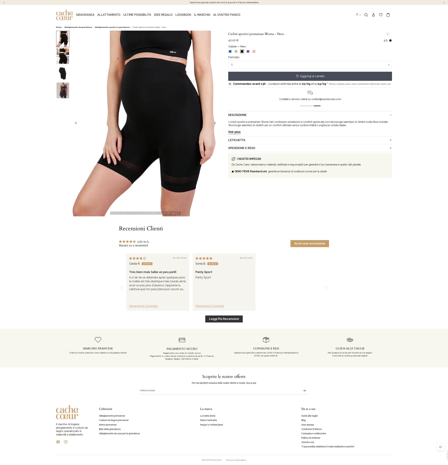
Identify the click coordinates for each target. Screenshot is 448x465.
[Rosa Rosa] (254, 51)
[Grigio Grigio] (236, 51)
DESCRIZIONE (237, 115)
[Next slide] (326, 288)
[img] (137, 258)
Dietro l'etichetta (208, 420)
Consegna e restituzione (313, 433)
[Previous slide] (122, 288)
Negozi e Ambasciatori (211, 424)
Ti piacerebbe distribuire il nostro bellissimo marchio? (327, 446)
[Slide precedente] (75, 123)
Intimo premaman (108, 424)
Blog (303, 420)
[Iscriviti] (304, 390)
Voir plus (234, 131)
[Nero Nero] (242, 51)
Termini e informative (236, 460)
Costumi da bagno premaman (114, 420)
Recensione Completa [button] (143, 306)
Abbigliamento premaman (112, 416)
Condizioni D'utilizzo (311, 429)
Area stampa (307, 424)
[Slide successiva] (216, 123)
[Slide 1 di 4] (63, 39)
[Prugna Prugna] (248, 51)
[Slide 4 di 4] (63, 90)
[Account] (373, 15)
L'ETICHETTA (236, 140)
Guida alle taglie (309, 416)
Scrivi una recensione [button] (309, 243)
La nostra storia (207, 416)
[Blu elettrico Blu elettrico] (230, 51)
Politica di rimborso (310, 438)
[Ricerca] (366, 15)
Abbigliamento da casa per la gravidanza (119, 433)
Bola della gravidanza (110, 429)
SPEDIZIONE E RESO (241, 148)
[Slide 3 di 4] (63, 73)
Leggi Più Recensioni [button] (224, 319)
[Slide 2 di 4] (63, 56)
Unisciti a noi (307, 442)
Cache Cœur (216, 460)
